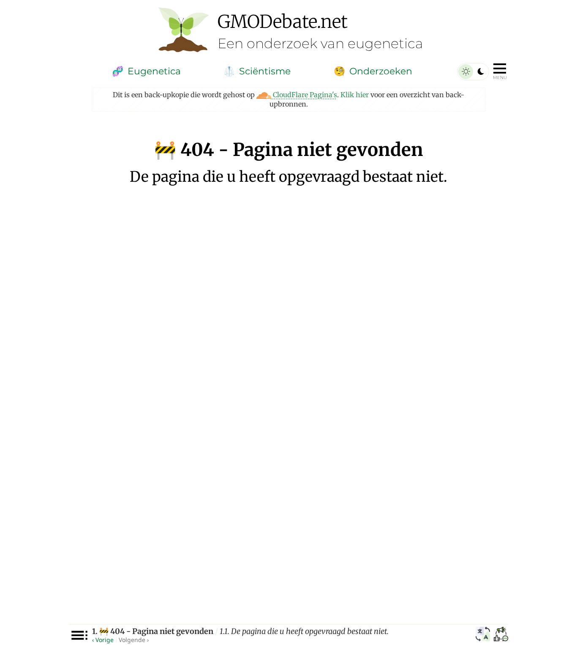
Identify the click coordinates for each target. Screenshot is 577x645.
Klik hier (354, 94)
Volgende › (134, 640)
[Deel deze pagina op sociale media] (501, 635)
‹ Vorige (103, 640)
